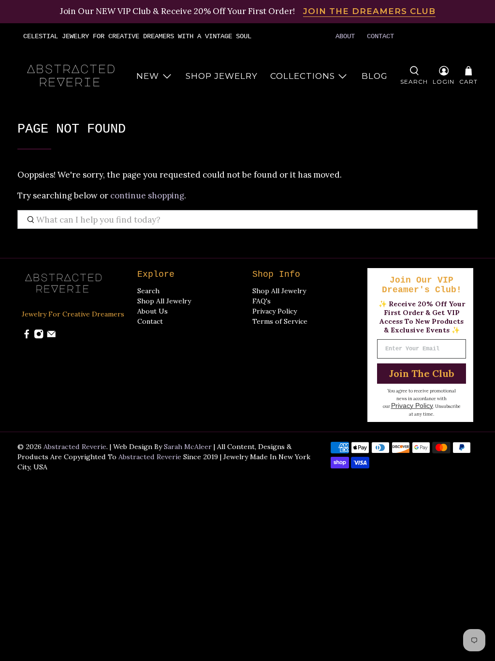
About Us (152, 311)
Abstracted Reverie (75, 446)
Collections (302, 76)
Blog (375, 76)
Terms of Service (279, 321)
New (147, 76)
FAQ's (261, 301)
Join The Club (421, 373)
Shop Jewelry (222, 76)
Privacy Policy (274, 311)
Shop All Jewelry (164, 301)
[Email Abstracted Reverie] (51, 336)
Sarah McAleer (188, 446)
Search (148, 290)
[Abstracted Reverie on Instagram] (39, 336)
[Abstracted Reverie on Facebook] (26, 336)
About (345, 36)
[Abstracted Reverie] (71, 76)
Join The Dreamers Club (369, 11)
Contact (380, 36)
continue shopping (147, 195)
